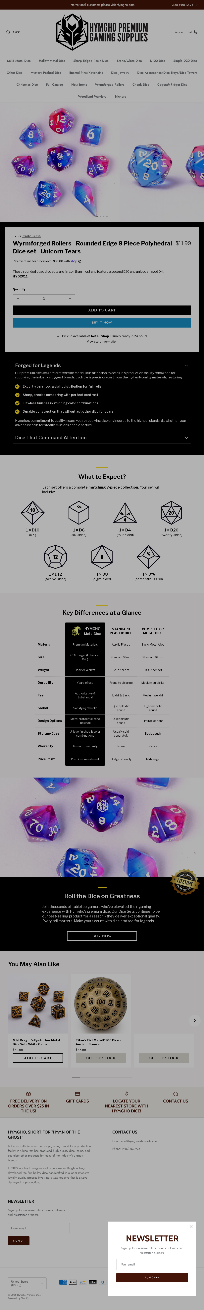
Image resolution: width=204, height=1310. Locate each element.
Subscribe (152, 1277)
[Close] (191, 1226)
